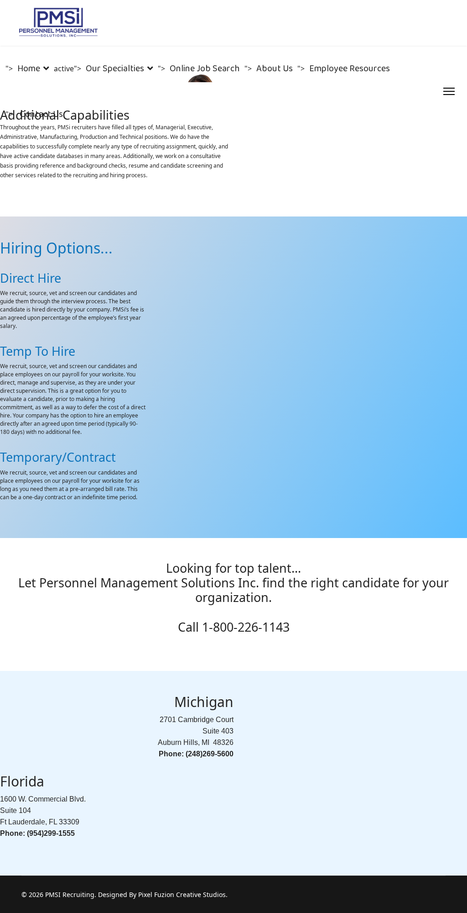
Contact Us (41, 114)
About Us (274, 68)
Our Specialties (115, 68)
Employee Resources (349, 68)
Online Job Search (205, 68)
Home (28, 68)
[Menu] (449, 91)
